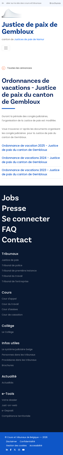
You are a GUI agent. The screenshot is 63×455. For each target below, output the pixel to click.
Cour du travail (10, 304)
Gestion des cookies (16, 445)
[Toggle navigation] (6, 48)
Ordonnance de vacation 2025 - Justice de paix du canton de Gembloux (30, 148)
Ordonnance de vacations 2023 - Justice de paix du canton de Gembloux (30, 172)
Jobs (10, 198)
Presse (14, 208)
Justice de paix (10, 260)
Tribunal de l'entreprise (15, 281)
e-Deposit (7, 410)
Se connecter (26, 219)
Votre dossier (9, 400)
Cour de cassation (12, 314)
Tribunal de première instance (19, 270)
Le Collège (8, 332)
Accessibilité (36, 445)
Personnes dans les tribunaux (18, 354)
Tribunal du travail (12, 276)
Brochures (55, 3)
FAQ (9, 229)
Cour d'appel (9, 298)
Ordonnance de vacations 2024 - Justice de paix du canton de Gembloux (31, 160)
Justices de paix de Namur (29, 39)
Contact (17, 240)
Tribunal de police (12, 265)
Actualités (7, 382)
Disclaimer (11, 441)
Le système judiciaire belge (17, 349)
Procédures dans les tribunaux (19, 360)
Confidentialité (27, 441)
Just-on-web (9, 405)
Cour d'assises (10, 309)
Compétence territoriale (16, 416)
